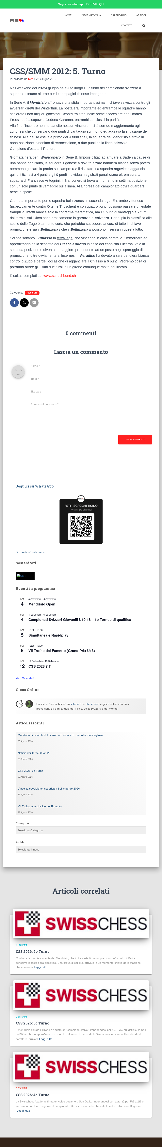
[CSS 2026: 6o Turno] (81, 923)
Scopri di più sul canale (30, 552)
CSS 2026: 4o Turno (32, 1094)
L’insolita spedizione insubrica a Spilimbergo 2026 (49, 788)
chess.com (92, 704)
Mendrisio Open (41, 604)
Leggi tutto (40, 967)
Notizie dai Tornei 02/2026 (34, 753)
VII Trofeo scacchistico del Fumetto (40, 806)
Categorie (22, 823)
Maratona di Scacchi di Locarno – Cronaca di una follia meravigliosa (60, 735)
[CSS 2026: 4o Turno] (81, 1066)
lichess (75, 704)
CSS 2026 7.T (39, 666)
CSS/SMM (32, 293)
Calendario (118, 15)
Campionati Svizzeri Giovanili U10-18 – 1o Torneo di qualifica (79, 619)
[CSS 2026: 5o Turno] (81, 995)
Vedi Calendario (26, 678)
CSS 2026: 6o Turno (30, 770)
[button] (100, 15)
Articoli (141, 15)
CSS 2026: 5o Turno (32, 1023)
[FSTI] (17, 20)
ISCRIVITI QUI (95, 4)
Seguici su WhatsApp (35, 486)
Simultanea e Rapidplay (48, 635)
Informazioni (90, 15)
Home (68, 15)
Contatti (126, 25)
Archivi (20, 842)
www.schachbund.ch (59, 276)
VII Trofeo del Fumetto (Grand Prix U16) (61, 650)
